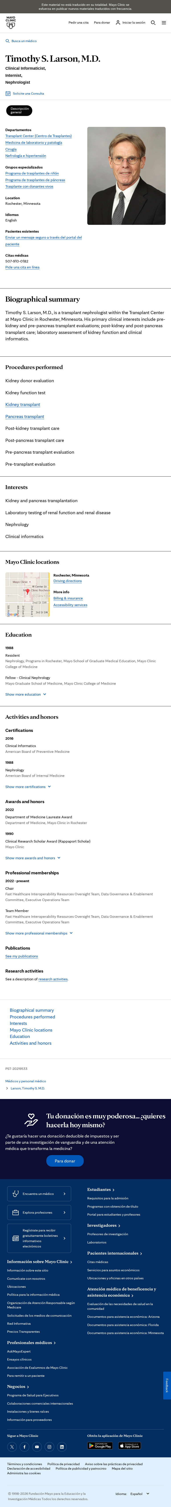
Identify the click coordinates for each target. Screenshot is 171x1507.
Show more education (23, 694)
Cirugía (10, 149)
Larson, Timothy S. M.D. (28, 1088)
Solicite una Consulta (28, 93)
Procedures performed (34, 367)
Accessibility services (70, 604)
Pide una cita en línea (22, 267)
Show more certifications (25, 786)
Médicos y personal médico (25, 1081)
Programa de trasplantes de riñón (32, 173)
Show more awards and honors (30, 857)
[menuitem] (19, 111)
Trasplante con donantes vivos (29, 186)
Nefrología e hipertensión (25, 155)
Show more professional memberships (36, 933)
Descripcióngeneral (20, 110)
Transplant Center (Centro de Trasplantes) (38, 135)
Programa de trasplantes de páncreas (35, 179)
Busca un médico (24, 41)
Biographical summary (42, 299)
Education (18, 634)
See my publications (21, 956)
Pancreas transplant (24, 416)
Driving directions (67, 580)
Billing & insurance (68, 598)
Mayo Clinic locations (32, 562)
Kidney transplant (22, 404)
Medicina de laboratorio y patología (33, 142)
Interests (16, 487)
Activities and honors (31, 716)
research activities (53, 979)
